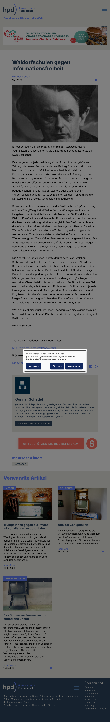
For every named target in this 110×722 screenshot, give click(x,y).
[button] (104, 12)
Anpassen (34, 366)
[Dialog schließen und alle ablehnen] (83, 352)
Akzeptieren (74, 366)
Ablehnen (57, 366)
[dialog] (55, 360)
